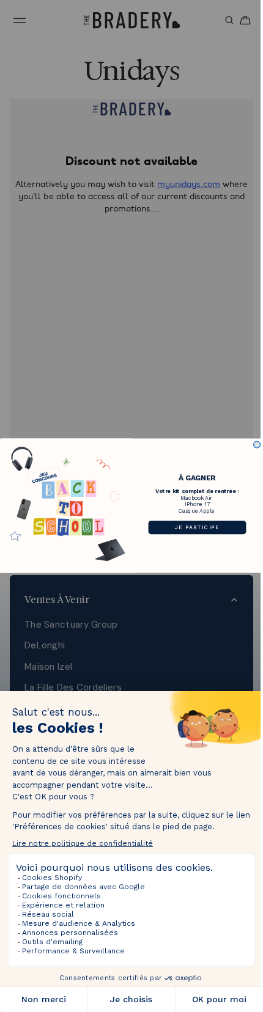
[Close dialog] (254, 444)
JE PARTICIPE (194, 527)
